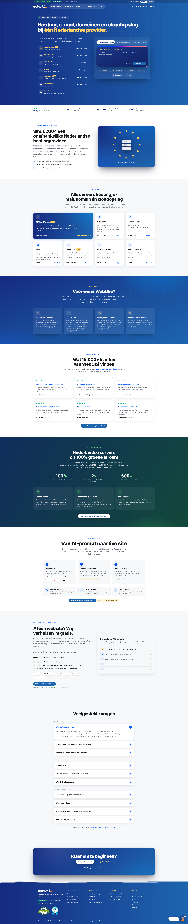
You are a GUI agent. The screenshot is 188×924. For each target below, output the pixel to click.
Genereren (138, 63)
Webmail (137, 1)
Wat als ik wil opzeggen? (93, 782)
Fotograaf (119, 70)
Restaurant (118, 75)
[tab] (106, 42)
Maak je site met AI (84, 862)
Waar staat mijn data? (93, 803)
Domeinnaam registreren (117, 894)
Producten (79, 6)
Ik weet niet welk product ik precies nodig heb (93, 744)
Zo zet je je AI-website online (108, 600)
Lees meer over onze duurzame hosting (93, 516)
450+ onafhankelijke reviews (106, 369)
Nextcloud (92, 896)
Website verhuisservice (95, 902)
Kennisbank (100, 868)
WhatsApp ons (110, 827)
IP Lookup (135, 902)
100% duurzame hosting (43, 1)
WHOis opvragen (115, 899)
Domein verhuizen (115, 896)
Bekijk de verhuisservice (43, 684)
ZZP (142, 70)
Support (91, 6)
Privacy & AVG (69, 921)
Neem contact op (97, 827)
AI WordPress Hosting (73, 896)
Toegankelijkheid (95, 921)
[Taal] (152, 6)
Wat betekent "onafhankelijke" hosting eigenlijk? (93, 811)
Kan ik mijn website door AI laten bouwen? (93, 753)
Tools (100, 6)
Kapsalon (106, 70)
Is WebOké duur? (93, 765)
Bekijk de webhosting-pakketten (81, 600)
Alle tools (134, 905)
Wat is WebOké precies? (94, 727)
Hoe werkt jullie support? (93, 819)
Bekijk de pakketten (104, 862)
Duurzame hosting (72, 902)
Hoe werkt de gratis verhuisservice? (93, 795)
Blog (130, 1)
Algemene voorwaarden (81, 921)
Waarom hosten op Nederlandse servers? (93, 774)
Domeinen (67, 6)
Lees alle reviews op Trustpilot (93, 426)
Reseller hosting (72, 899)
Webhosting (55, 6)
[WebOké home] (40, 6)
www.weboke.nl (59, 921)
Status (134, 899)
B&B (130, 75)
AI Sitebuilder (92, 899)
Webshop (131, 70)
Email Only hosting (94, 894)
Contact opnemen (137, 896)
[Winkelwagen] (132, 6)
